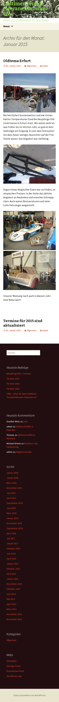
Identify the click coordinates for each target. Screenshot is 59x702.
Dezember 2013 (14, 614)
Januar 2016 (12, 563)
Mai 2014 (11, 599)
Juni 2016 (11, 553)
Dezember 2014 (14, 583)
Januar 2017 (12, 543)
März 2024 (11, 482)
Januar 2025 (12, 477)
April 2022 (11, 498)
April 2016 (11, 558)
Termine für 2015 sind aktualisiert (22, 323)
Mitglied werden (24, 451)
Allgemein (31, 65)
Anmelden (11, 660)
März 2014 (11, 609)
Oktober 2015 (13, 568)
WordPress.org (14, 676)
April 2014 (11, 604)
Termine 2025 (13, 378)
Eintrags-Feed (13, 666)
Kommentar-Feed (15, 671)
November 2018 (14, 523)
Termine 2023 (13, 388)
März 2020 (11, 513)
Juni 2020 (11, 508)
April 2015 (11, 573)
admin (45, 65)
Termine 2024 (13, 383)
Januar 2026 (12, 472)
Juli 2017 (11, 538)
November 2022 (14, 487)
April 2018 (11, 533)
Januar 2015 (12, 578)
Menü (6, 26)
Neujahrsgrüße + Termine (19, 373)
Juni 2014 (11, 594)
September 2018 (15, 528)
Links (25, 421)
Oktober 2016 (13, 548)
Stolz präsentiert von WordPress (29, 695)
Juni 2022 (11, 493)
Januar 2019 (12, 518)
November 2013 (14, 619)
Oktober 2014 (13, 588)
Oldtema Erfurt (17, 61)
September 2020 (15, 503)
